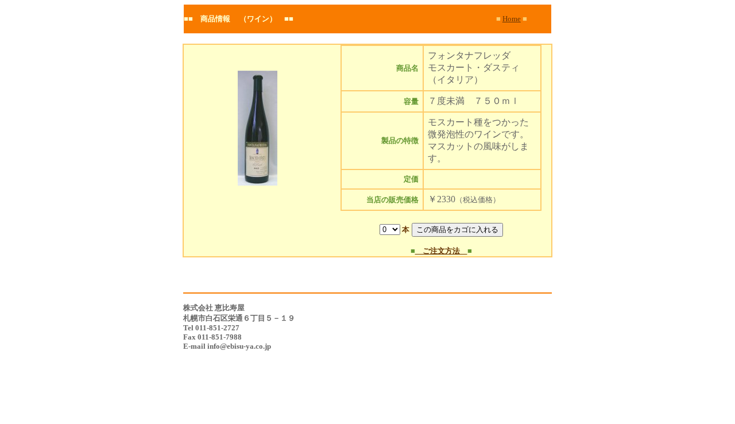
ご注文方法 (441, 250)
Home (511, 18)
